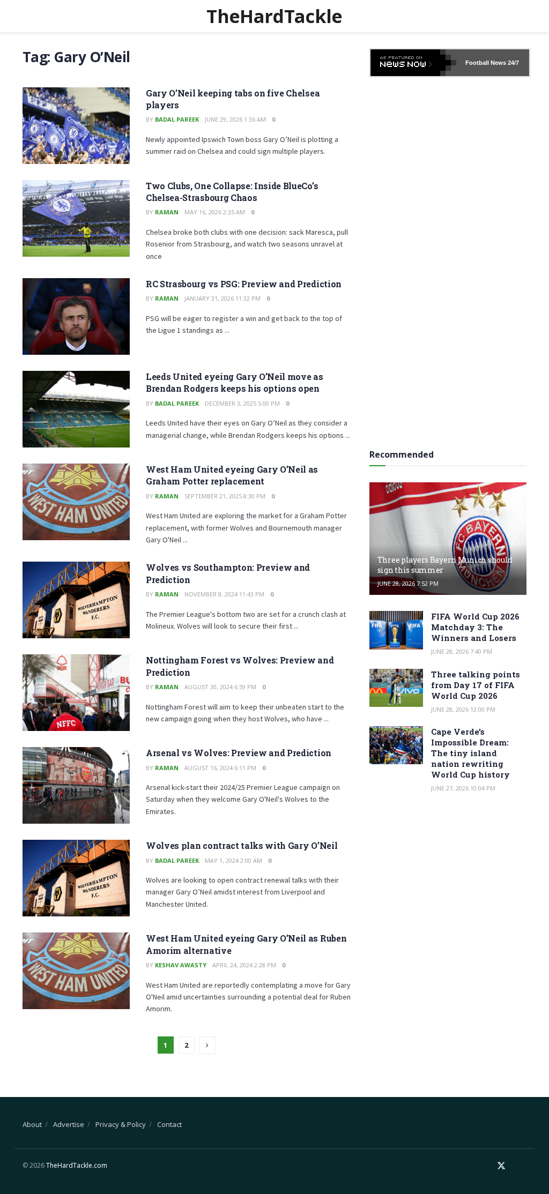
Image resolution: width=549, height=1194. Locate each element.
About (32, 1124)
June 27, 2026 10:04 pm (463, 788)
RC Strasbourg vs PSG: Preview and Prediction (244, 283)
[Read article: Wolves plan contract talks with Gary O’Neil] (76, 878)
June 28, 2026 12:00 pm (463, 709)
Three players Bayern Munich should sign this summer (445, 564)
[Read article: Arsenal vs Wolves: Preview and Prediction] (76, 785)
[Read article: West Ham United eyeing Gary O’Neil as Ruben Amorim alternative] (76, 970)
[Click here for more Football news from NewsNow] (413, 62)
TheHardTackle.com (76, 1165)
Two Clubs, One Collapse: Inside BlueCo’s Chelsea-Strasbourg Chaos (232, 191)
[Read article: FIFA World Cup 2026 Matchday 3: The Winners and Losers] (396, 630)
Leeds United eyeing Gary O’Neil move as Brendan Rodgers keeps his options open (234, 382)
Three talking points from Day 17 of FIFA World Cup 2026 (475, 685)
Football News (485, 62)
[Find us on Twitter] (501, 1166)
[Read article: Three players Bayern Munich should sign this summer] (447, 538)
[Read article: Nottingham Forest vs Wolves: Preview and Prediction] (76, 692)
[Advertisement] (449, 259)
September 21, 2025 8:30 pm (224, 496)
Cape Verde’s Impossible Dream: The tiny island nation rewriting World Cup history (470, 753)
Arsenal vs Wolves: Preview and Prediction (238, 752)
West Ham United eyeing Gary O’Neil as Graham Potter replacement (232, 475)
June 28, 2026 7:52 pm (408, 583)
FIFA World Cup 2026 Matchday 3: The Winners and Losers (475, 627)
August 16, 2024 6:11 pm (220, 768)
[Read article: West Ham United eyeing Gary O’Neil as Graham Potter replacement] (76, 502)
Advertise (68, 1124)
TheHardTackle (274, 16)
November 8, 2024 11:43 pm (224, 594)
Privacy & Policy (120, 1124)
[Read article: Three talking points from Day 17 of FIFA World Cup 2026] (396, 688)
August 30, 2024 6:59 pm (220, 687)
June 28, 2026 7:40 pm (461, 651)
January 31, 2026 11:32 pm (222, 298)
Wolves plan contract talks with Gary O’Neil (241, 845)
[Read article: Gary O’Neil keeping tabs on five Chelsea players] (76, 125)
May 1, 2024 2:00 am (233, 860)
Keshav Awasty (180, 965)
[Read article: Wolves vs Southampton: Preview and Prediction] (76, 600)
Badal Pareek (177, 119)
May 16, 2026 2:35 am (214, 212)
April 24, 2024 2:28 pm (244, 965)
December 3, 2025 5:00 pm (242, 403)
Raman (167, 212)
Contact (169, 1124)
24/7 (512, 62)
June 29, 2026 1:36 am (235, 119)
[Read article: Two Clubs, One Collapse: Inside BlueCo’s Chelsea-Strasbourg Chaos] (76, 218)
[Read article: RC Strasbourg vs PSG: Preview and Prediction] (76, 316)
